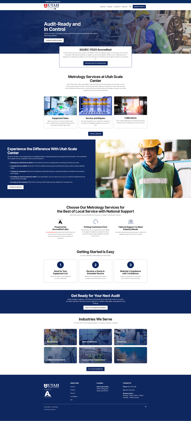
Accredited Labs (51, 232)
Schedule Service (15, 187)
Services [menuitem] (72, 386)
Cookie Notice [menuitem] (54, 407)
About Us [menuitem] (72, 393)
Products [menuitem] (72, 390)
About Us (124, 6)
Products (109, 6)
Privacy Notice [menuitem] (47, 407)
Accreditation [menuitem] (73, 396)
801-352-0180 (132, 386)
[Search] (130, 6)
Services (102, 6)
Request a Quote (139, 6)
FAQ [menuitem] (71, 400)
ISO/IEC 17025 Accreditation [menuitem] (53, 1)
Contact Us (117, 6)
